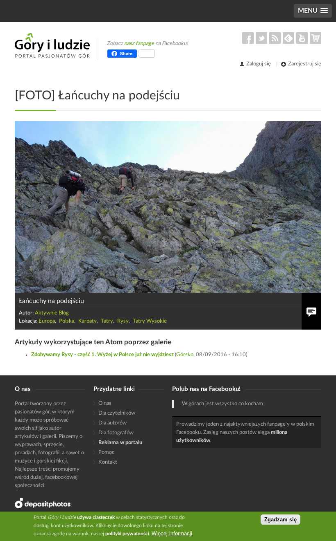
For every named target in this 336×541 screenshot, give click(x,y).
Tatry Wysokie (150, 321)
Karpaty (87, 321)
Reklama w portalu (120, 442)
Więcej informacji (172, 533)
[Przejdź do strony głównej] (52, 45)
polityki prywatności (127, 533)
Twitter (261, 38)
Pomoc (106, 452)
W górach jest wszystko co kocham (222, 403)
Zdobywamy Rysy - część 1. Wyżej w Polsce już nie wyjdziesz (102, 354)
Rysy (123, 321)
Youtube (302, 38)
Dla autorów (112, 423)
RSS (275, 38)
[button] (313, 11)
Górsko (184, 354)
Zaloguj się (258, 64)
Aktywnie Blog (52, 313)
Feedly (288, 38)
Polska (66, 321)
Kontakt (107, 462)
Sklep (315, 38)
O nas (104, 403)
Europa (47, 321)
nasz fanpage (139, 43)
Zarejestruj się (304, 64)
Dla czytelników (116, 413)
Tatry (107, 321)
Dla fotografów (116, 432)
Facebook (248, 38)
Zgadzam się (280, 519)
